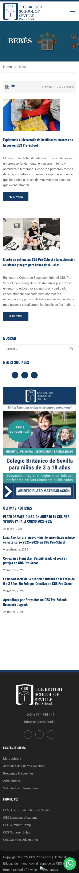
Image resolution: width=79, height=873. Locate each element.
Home (7, 67)
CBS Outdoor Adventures (20, 840)
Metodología (12, 759)
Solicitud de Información (20, 788)
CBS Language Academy (20, 818)
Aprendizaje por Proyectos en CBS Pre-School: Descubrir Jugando (35, 602)
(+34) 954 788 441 (41, 715)
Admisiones (11, 781)
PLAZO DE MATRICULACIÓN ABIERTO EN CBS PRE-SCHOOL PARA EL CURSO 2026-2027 (36, 519)
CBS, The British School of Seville (26, 810)
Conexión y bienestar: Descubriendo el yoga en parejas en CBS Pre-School (35, 560)
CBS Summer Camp (17, 825)
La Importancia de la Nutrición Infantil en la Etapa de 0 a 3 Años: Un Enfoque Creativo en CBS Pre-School (39, 581)
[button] (69, 863)
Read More (16, 198)
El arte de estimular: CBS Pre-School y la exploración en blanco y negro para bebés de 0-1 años (39, 262)
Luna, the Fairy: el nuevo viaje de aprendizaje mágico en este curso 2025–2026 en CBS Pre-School (39, 539)
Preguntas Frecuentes (18, 773)
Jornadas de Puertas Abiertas (24, 766)
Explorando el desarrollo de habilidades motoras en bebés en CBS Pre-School (38, 142)
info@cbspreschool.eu (40, 722)
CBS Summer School (17, 832)
